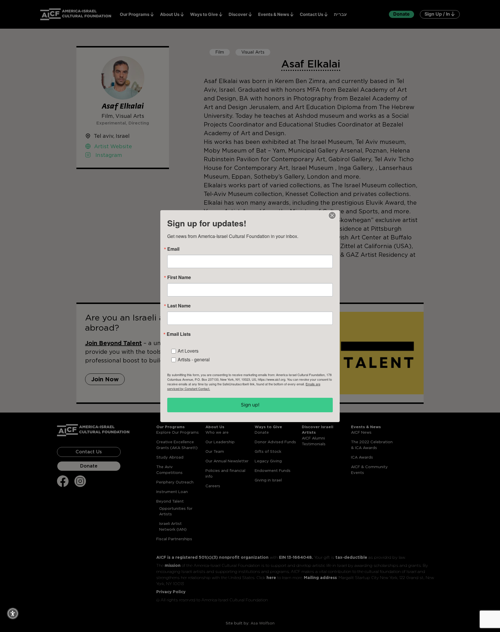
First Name (179, 277)
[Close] (332, 215)
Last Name (179, 305)
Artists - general (194, 359)
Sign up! (250, 405)
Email (173, 249)
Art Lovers (188, 350)
